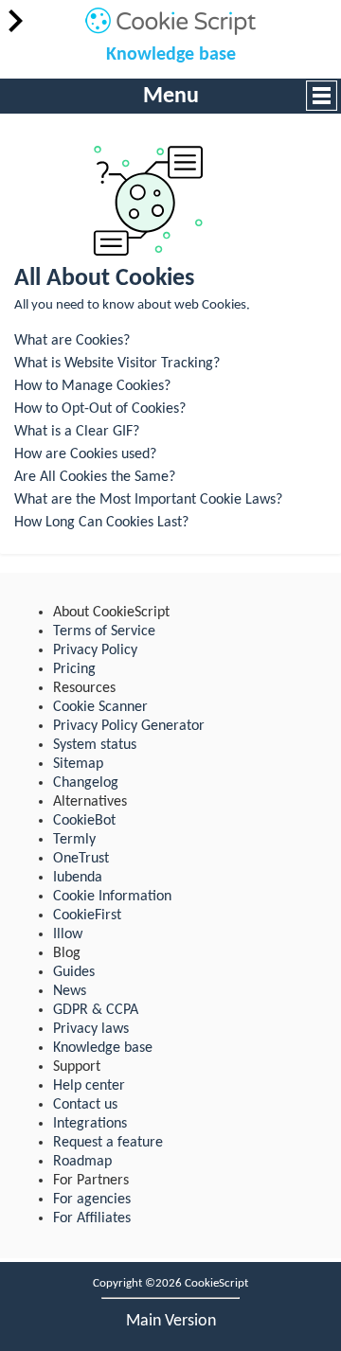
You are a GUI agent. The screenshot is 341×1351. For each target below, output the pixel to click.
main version (171, 1321)
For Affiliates (92, 1218)
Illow (67, 934)
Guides (74, 972)
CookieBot (84, 820)
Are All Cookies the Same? (94, 477)
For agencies (92, 1199)
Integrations (90, 1123)
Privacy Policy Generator (129, 726)
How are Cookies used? (85, 454)
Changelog (85, 783)
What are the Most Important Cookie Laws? (148, 499)
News (69, 991)
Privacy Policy (95, 650)
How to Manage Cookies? (92, 386)
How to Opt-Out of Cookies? (100, 409)
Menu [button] (171, 96)
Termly (74, 839)
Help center (89, 1085)
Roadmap (82, 1161)
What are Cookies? (72, 340)
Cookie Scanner (100, 707)
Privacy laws (91, 1029)
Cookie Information (112, 896)
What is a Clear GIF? (76, 431)
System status (94, 745)
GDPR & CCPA (95, 1010)
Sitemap (78, 764)
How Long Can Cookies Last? (101, 522)
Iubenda (77, 877)
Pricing (74, 669)
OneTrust (81, 858)
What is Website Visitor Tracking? (117, 363)
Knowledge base (171, 54)
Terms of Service (104, 631)
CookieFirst (87, 915)
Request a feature (108, 1142)
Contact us (85, 1104)
